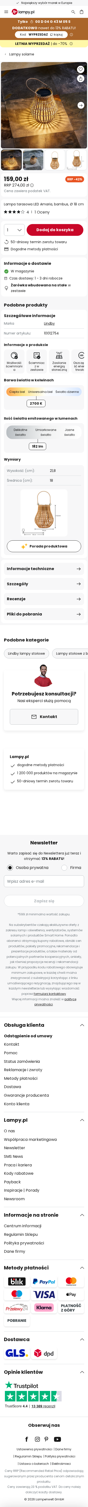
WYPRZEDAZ (41, 34)
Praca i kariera (18, 1165)
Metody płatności (20, 1078)
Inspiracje (13, 1190)
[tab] (44, 1064)
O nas (9, 1131)
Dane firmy (14, 1251)
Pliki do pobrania (24, 614)
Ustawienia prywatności (34, 1449)
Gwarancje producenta (26, 1095)
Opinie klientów (23, 1372)
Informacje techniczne (30, 569)
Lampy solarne (21, 54)
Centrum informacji (22, 1226)
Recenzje (16, 599)
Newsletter (14, 1148)
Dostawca (17, 1339)
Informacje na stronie (31, 1215)
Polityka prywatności (24, 1243)
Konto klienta (16, 1104)
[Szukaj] (73, 12)
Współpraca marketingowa (30, 1139)
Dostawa (12, 1087)
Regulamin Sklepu (21, 1234)
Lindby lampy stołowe (26, 653)
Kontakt (11, 1044)
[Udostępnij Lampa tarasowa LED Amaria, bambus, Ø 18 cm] (80, 78)
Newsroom (14, 1199)
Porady (32, 1190)
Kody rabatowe (18, 1173)
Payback (12, 1182)
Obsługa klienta (24, 1025)
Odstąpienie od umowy (28, 1036)
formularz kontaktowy (50, 994)
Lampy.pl (16, 1120)
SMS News (13, 1156)
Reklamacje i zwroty (23, 1070)
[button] (11, 159)
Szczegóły (17, 584)
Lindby (49, 323)
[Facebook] (29, 1439)
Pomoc (11, 1053)
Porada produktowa (48, 546)
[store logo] (26, 12)
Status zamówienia (22, 1061)
